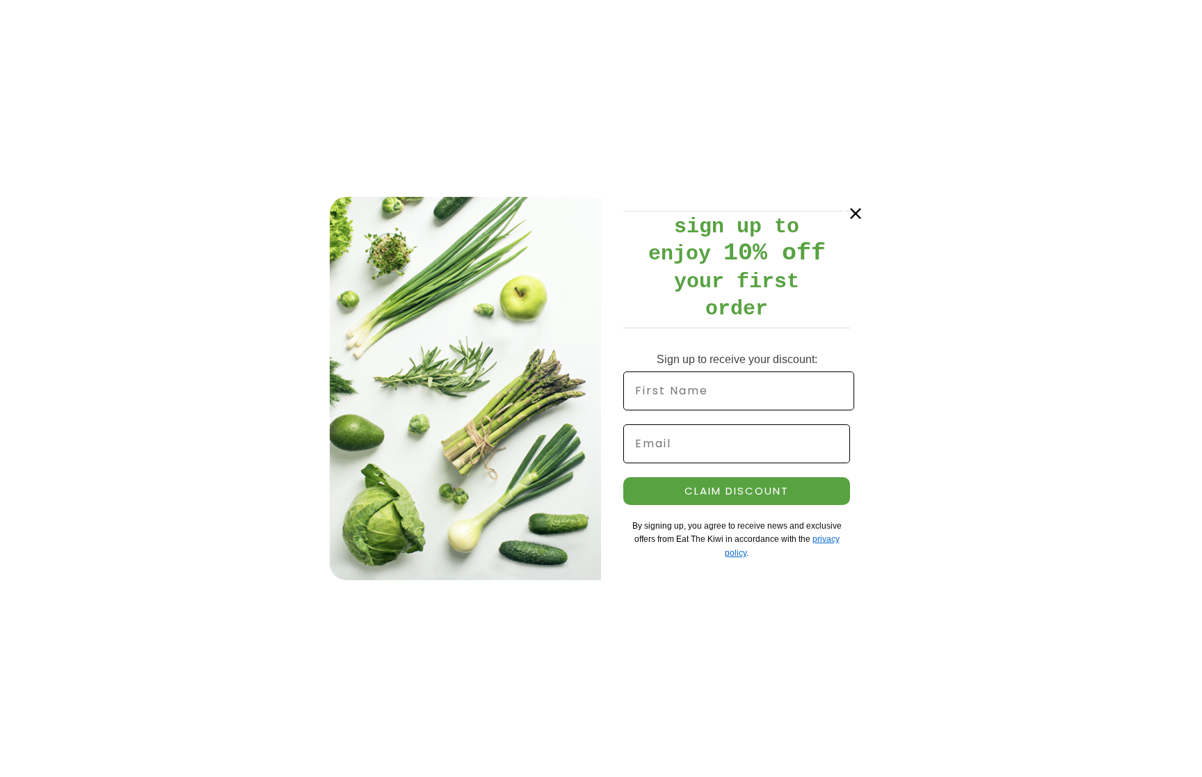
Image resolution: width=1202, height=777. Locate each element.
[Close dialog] (855, 213)
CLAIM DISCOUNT (736, 490)
